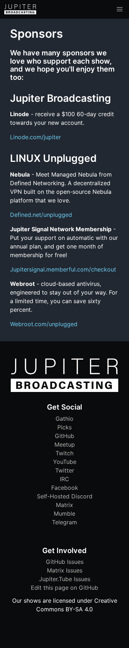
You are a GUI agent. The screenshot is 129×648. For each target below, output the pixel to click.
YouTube (64, 461)
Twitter (64, 470)
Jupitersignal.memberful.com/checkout (63, 269)
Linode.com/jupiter (35, 137)
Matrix (64, 504)
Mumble (64, 513)
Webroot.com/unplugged (43, 324)
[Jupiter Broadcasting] (64, 390)
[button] (119, 9)
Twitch (64, 453)
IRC (64, 479)
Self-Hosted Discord (64, 496)
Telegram (64, 522)
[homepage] (20, 9)
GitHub (64, 435)
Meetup (64, 444)
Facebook (64, 487)
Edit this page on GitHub (64, 587)
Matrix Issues (64, 570)
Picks (64, 427)
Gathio (64, 418)
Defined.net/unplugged (41, 214)
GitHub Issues (64, 561)
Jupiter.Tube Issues (64, 579)
